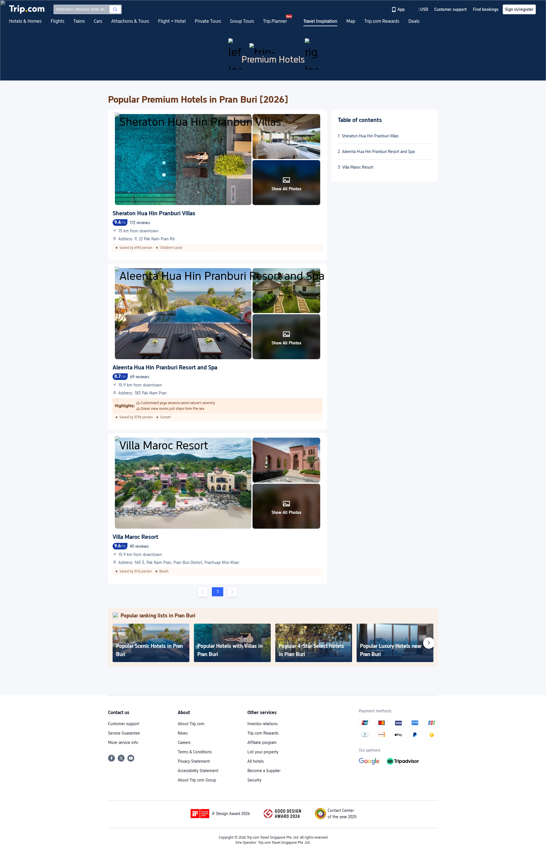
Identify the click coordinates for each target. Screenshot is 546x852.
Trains (79, 21)
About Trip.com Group (197, 780)
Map (350, 21)
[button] (420, 9)
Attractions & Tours (130, 21)
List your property (262, 752)
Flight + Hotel (172, 21)
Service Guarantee (124, 733)
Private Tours (208, 21)
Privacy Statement (194, 761)
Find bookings (486, 9)
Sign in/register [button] (519, 9)
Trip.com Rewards (381, 21)
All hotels (255, 761)
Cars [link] (98, 21)
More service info (123, 742)
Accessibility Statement (198, 770)
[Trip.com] (26, 9)
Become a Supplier (263, 770)
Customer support (123, 723)
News (183, 733)
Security (254, 780)
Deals (413, 21)
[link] (398, 9)
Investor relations (262, 723)
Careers (184, 742)
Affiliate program (262, 742)
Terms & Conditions (195, 752)
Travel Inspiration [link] (320, 21)
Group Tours (242, 21)
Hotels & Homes (25, 21)
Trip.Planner (275, 21)
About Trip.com (191, 723)
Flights (57, 21)
